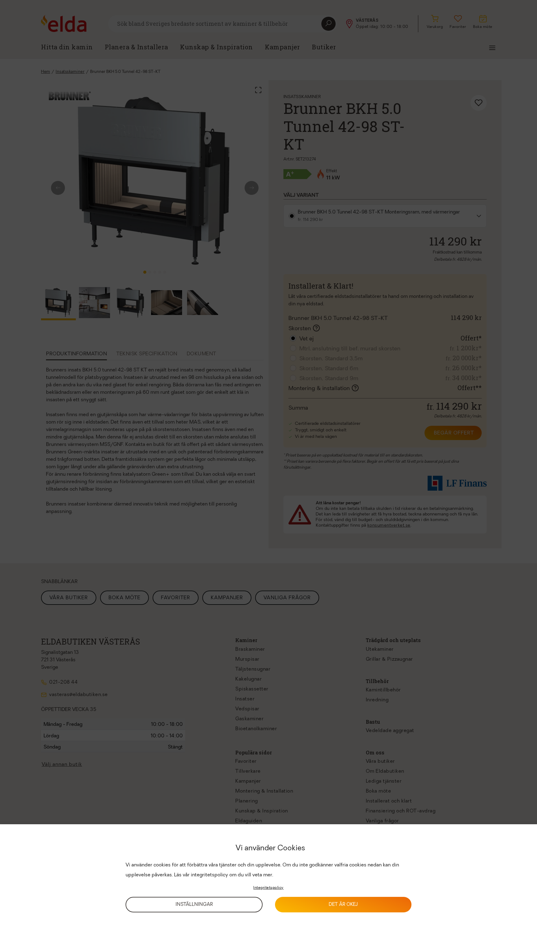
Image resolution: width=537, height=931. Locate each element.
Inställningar (194, 904)
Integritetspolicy (268, 888)
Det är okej (343, 904)
